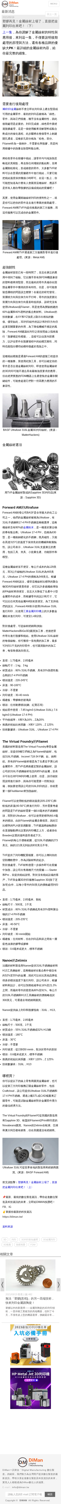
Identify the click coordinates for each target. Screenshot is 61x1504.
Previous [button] (2, 1284)
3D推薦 (7, 1244)
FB (4, 1207)
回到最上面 (56, 1244)
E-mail (6, 1487)
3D (4, 1239)
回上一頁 (52, 14)
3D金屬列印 (49, 1239)
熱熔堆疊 (20, 1244)
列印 (14, 1239)
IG (10, 1207)
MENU (54, 4)
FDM (32, 1244)
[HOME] (15, 4)
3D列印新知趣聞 (29, 1239)
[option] (30, 1288)
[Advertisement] (30, 1432)
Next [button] (59, 1284)
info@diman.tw (20, 1487)
